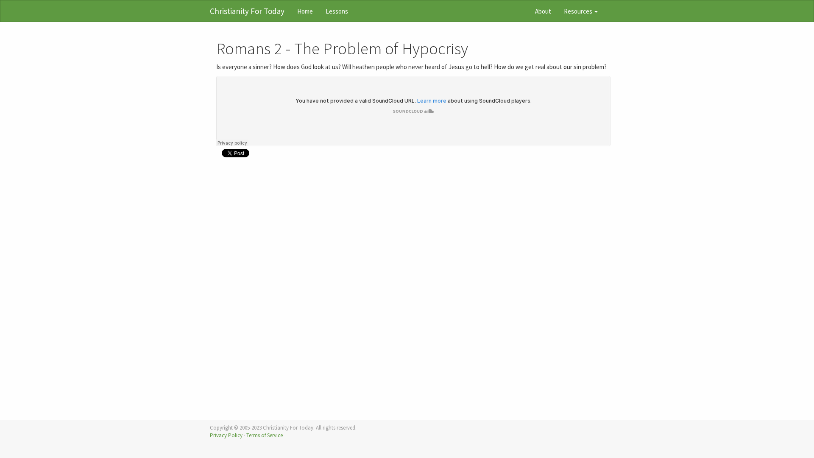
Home (305, 11)
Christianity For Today (247, 11)
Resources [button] (579, 11)
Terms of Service (264, 435)
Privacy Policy (226, 435)
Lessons (337, 11)
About (543, 11)
